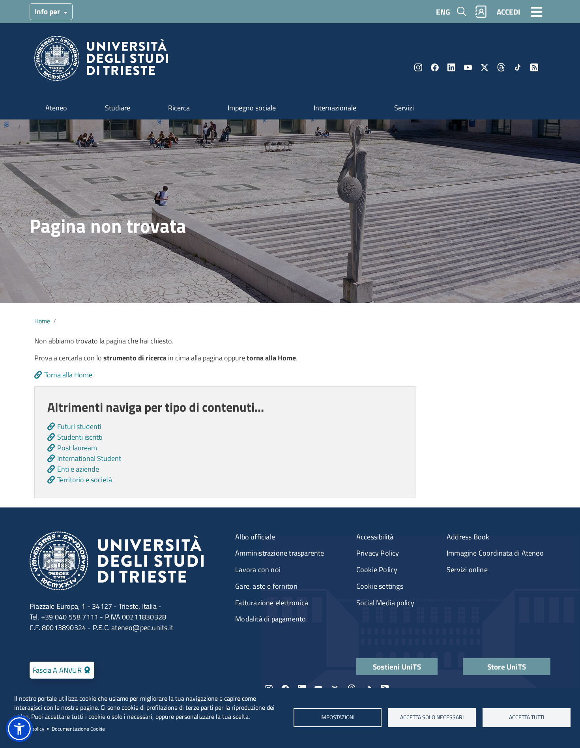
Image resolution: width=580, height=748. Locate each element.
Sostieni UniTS (397, 666)
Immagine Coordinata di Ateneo (495, 553)
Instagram (418, 67)
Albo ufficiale (255, 537)
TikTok (518, 67)
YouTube (468, 67)
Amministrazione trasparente (279, 553)
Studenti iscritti (80, 437)
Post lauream (77, 447)
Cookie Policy (377, 569)
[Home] (101, 61)
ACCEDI (508, 11)
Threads (501, 67)
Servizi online (467, 569)
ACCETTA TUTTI (526, 718)
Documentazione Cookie (78, 729)
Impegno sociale (252, 108)
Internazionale (335, 108)
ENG (443, 11)
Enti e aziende (78, 469)
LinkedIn (451, 67)
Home (42, 321)
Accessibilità (375, 537)
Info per (48, 11)
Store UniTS (506, 666)
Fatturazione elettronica (271, 602)
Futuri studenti (79, 426)
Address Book (468, 537)
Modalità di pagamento (270, 619)
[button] (19, 728)
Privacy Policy (377, 553)
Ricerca (179, 108)
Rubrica (480, 11)
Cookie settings (379, 586)
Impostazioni (337, 718)
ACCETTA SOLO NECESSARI (432, 718)
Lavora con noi (258, 569)
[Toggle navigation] (536, 11)
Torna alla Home (68, 374)
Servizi (404, 108)
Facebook (435, 67)
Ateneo (56, 108)
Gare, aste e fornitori (266, 586)
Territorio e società (84, 479)
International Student (89, 458)
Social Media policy (385, 602)
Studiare (117, 108)
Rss (534, 67)
